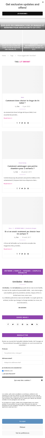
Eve (18, 106)
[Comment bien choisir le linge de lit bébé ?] (22, 79)
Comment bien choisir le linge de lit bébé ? (22, 101)
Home (4, 55)
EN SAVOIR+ (22, 308)
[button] (42, 380)
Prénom (5, 349)
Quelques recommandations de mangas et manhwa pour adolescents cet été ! (22, 26)
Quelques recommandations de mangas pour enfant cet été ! (34, 46)
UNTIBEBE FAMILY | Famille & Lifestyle (25, 228)
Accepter (22, 421)
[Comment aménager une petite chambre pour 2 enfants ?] (22, 145)
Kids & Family (22, 163)
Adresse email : (7, 358)
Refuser (22, 427)
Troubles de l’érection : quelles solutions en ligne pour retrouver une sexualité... (11, 46)
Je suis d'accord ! (9, 374)
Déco (10, 228)
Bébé (22, 97)
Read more (7, 118)
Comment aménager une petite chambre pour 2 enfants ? (22, 167)
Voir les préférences (22, 433)
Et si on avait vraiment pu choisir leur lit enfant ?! (22, 232)
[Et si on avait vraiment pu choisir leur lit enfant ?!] (22, 211)
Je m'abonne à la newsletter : (12, 368)
